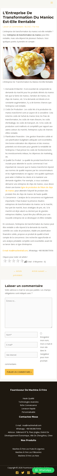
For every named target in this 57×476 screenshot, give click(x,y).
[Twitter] (22, 472)
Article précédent (17, 272)
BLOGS (28, 26)
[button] (43, 470)
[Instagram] (28, 472)
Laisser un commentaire (13, 26)
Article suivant (39, 271)
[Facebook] (17, 472)
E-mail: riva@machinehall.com (15, 250)
